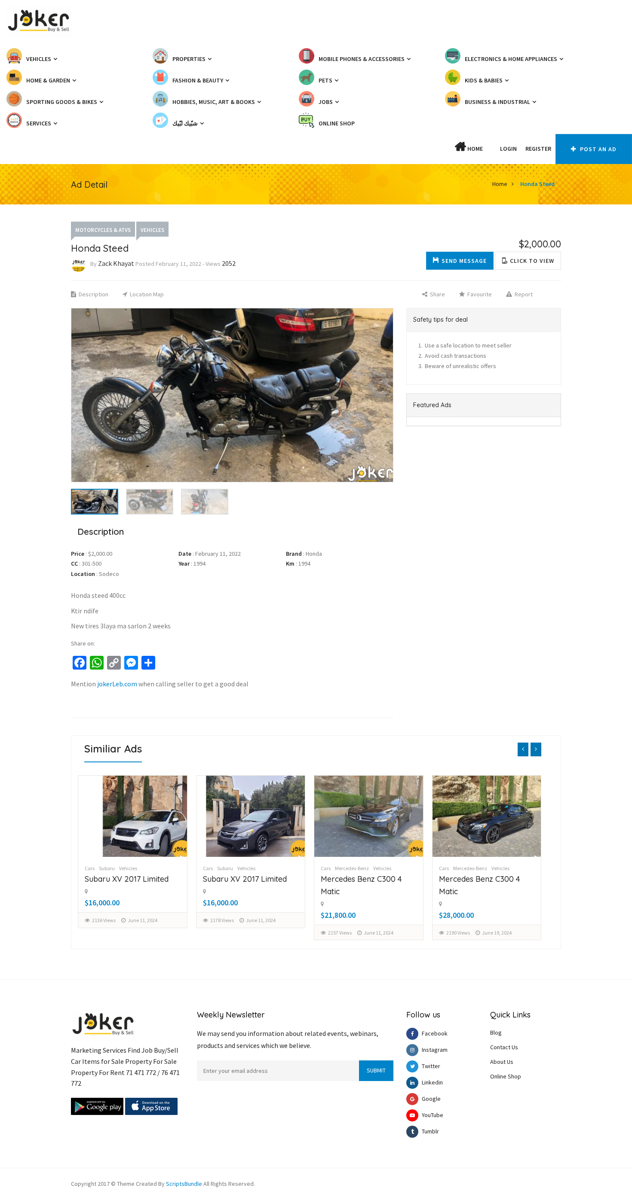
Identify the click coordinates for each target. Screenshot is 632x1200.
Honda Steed (537, 184)
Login (508, 148)
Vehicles (152, 230)
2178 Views (104, 920)
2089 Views (458, 932)
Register (538, 148)
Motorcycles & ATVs (103, 230)
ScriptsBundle (184, 1184)
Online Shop (505, 1076)
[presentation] (523, 749)
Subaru (107, 868)
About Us (501, 1062)
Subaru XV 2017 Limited (127, 879)
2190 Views (340, 932)
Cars (90, 868)
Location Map (146, 294)
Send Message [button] (464, 261)
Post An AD (597, 149)
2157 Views (222, 932)
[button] (491, 148)
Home (474, 148)
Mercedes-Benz (234, 868)
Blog (496, 1032)
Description (92, 294)
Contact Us (504, 1047)
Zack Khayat (116, 263)
